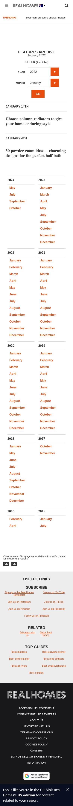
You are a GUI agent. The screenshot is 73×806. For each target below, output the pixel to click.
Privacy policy (36, 738)
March (44, 194)
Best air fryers (19, 665)
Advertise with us (27, 633)
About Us (36, 720)
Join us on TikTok (53, 601)
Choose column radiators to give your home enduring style (34, 121)
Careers (36, 750)
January (46, 187)
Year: (21, 72)
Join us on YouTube (54, 592)
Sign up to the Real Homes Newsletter (19, 593)
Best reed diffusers (54, 658)
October (15, 208)
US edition (26, 795)
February (15, 267)
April (43, 201)
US (14, 564)
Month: (20, 83)
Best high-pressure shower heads (46, 17)
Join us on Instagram (19, 601)
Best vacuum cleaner (53, 651)
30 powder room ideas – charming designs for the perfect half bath (36, 152)
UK (6, 564)
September (17, 201)
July (12, 194)
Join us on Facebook (53, 608)
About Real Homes (46, 633)
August (14, 308)
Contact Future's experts (36, 714)
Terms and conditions (36, 732)
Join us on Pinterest (19, 608)
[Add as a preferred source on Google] (36, 776)
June (12, 294)
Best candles (36, 672)
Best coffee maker (19, 658)
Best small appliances (54, 665)
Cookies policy (36, 744)
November (47, 235)
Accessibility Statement (36, 708)
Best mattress (19, 651)
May (12, 187)
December (47, 242)
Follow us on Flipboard (36, 615)
